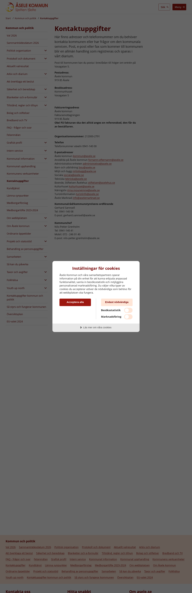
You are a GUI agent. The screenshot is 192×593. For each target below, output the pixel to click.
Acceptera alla (75, 302)
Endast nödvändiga (116, 302)
